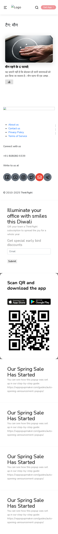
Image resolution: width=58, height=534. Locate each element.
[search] (36, 7)
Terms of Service (17, 136)
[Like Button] (9, 81)
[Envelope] (39, 177)
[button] (48, 7)
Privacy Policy (16, 132)
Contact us (14, 128)
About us (13, 124)
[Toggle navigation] (5, 7)
